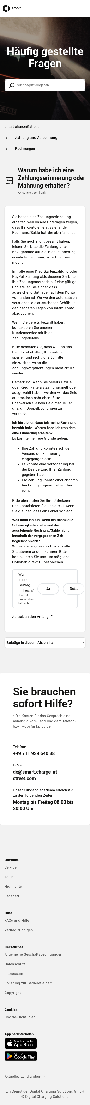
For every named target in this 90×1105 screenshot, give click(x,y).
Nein (74, 589)
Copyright (13, 993)
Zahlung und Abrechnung (36, 137)
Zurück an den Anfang (31, 616)
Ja (48, 589)
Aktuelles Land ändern (23, 1077)
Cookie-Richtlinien (20, 1017)
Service (11, 867)
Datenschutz (15, 964)
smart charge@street (22, 126)
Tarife (9, 877)
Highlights (13, 886)
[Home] (12, 8)
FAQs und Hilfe (17, 920)
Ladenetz (12, 896)
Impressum (14, 973)
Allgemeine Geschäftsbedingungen (33, 954)
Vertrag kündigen (19, 930)
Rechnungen (25, 148)
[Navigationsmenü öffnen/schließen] (82, 8)
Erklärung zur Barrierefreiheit (28, 983)
